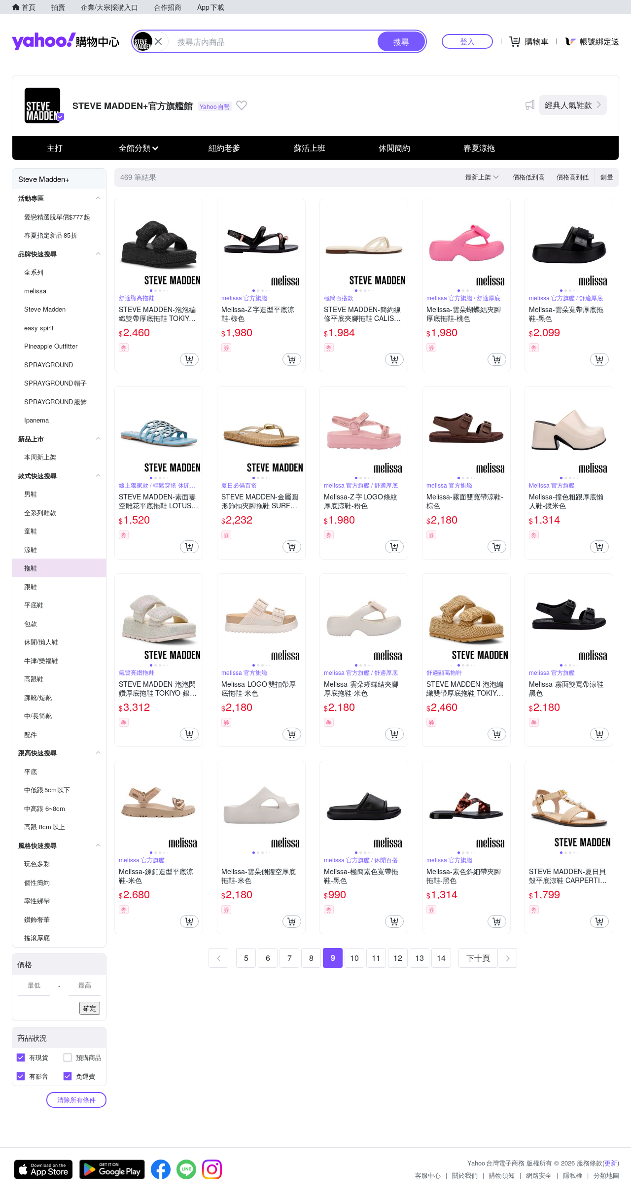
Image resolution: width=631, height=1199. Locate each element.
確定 (89, 1008)
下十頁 (478, 957)
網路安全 (539, 1175)
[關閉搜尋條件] (158, 41)
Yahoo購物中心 (65, 41)
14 (441, 957)
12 (397, 957)
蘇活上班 (309, 147)
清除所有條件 (76, 1099)
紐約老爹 (224, 147)
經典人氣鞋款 (568, 104)
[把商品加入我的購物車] (189, 359)
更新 (610, 1162)
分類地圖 (606, 1175)
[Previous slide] (121, 243)
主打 (55, 147)
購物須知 (502, 1175)
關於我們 (465, 1175)
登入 (467, 41)
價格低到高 (529, 176)
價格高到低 (573, 176)
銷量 (606, 176)
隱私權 (572, 1175)
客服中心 (428, 1175)
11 (376, 957)
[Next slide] (196, 243)
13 (419, 957)
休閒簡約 (394, 147)
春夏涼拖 (479, 147)
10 (354, 957)
